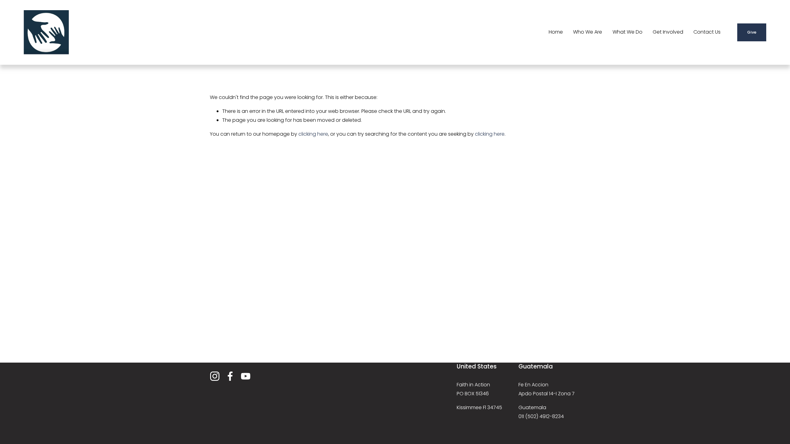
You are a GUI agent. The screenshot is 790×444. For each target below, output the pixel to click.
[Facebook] (230, 376)
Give (751, 32)
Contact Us (707, 31)
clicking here (313, 134)
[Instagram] (215, 376)
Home (556, 31)
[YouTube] (246, 376)
